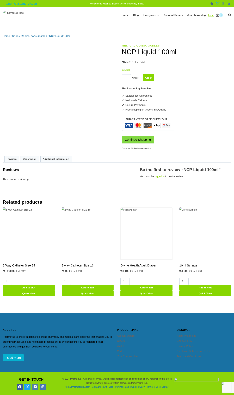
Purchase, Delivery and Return (194, 351)
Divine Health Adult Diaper (138, 265)
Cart (119, 351)
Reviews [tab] (12, 159)
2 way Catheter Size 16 (78, 265)
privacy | (142, 387)
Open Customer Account (22, 3)
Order (148, 77)
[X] (217, 3)
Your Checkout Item (128, 356)
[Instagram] (223, 3)
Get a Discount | (100, 387)
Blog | (111, 387)
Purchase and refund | (126, 387)
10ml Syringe (188, 265)
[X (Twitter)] (27, 387)
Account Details (173, 15)
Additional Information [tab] (56, 159)
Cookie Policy (184, 340)
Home (124, 15)
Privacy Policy (185, 346)
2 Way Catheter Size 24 (19, 265)
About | (87, 387)
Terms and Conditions (189, 356)
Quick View (28, 293)
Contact (165, 387)
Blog (136, 15)
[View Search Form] (228, 15)
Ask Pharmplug (196, 15)
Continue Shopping (138, 139)
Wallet (120, 346)
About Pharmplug (186, 335)
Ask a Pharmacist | (74, 387)
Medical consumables (141, 45)
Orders (121, 340)
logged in (159, 176)
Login (211, 15)
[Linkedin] (228, 3)
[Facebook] (211, 3)
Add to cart (28, 287)
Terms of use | (154, 387)
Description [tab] (29, 159)
